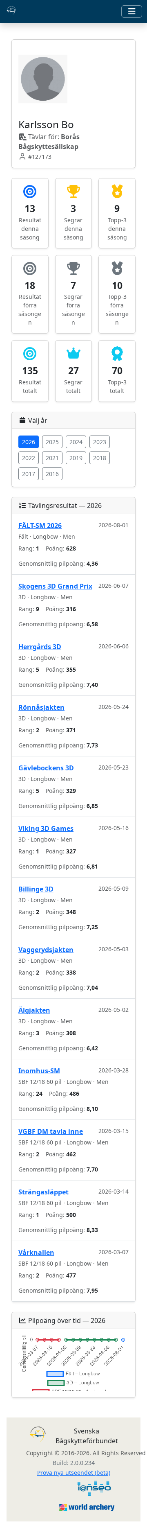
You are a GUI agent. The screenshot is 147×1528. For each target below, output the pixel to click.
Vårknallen (36, 1252)
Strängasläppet (43, 1191)
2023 (99, 442)
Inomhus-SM (39, 1070)
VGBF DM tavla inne (50, 1131)
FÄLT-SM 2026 (40, 525)
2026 (28, 442)
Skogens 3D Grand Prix (55, 586)
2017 (28, 474)
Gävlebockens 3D (46, 767)
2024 (75, 442)
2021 (52, 458)
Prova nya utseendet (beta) (73, 1472)
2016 (52, 474)
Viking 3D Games (46, 828)
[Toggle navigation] (131, 11)
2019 (75, 458)
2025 (52, 442)
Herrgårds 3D (39, 646)
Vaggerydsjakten (46, 949)
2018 (99, 458)
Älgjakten (34, 1010)
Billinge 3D (35, 889)
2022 (28, 458)
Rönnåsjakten (41, 707)
